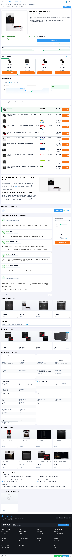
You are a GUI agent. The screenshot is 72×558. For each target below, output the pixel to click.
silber (27, 486)
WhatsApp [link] (59, 556)
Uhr (36, 486)
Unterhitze (52, 486)
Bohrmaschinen (40, 533)
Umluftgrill (32, 486)
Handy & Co (3, 533)
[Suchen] (66, 2)
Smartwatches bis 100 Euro (24, 543)
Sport (2, 540)
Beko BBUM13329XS (6, 311)
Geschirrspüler (57, 535)
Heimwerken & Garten (5, 543)
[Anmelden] (70, 2)
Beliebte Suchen (22, 529)
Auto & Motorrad (4, 535)
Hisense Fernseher (22, 536)
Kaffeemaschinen (40, 535)
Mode (2, 542)
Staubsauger (56, 536)
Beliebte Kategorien (58, 529)
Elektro (4, 486)
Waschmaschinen (40, 545)
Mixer (55, 543)
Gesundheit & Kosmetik (5, 549)
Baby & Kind (3, 550)
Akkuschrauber (39, 531)
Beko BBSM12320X (23, 311)
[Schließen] (70, 556)
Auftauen (8, 486)
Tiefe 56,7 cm (58, 486)
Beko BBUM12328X (40, 311)
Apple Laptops (21, 533)
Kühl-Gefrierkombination (58, 533)
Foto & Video (3, 538)
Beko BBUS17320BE (6, 504)
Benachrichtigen (59, 210)
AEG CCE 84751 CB (40, 440)
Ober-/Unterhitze (21, 486)
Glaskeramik (14, 486)
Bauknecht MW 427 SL (58, 342)
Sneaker (20, 542)
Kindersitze (56, 542)
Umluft (63, 486)
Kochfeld (15, 186)
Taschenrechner (39, 542)
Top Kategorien (40, 529)
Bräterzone (46, 486)
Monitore (56, 538)
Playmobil (21, 535)
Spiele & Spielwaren (5, 547)
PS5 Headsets (21, 545)
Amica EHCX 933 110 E (23, 440)
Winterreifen (56, 540)
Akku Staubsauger (22, 531)
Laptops (38, 540)
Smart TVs (21, 540)
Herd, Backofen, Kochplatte (18, 4)
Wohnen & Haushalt (9, 4)
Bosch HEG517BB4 (58, 440)
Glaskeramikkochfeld (6, 185)
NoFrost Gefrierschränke (23, 538)
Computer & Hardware (5, 531)
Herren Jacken (39, 536)
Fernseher (56, 531)
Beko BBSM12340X (58, 311)
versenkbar (41, 486)
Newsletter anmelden (63, 524)
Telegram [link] (66, 556)
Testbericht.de (3, 4)
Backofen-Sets (25, 4)
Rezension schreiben (62, 242)
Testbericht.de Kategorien (6, 529)
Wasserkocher (39, 543)
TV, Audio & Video (4, 536)
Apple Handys (56, 545)
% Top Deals (56, 547)
